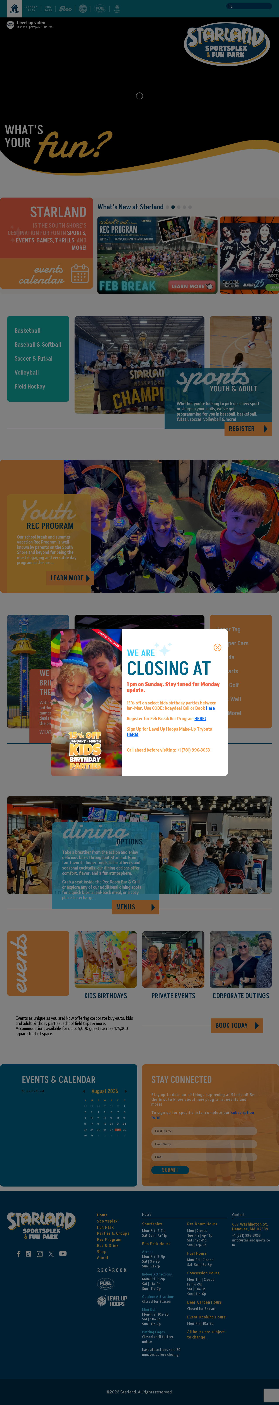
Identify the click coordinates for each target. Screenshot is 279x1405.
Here (210, 708)
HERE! (200, 718)
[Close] (217, 647)
